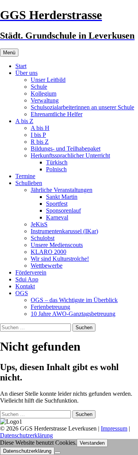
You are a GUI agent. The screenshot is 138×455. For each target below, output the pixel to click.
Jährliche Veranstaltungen (61, 190)
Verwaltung (45, 100)
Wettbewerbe (46, 265)
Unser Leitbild (48, 79)
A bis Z (24, 121)
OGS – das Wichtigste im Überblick (74, 300)
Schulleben (28, 183)
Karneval (57, 217)
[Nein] (57, 453)
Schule (39, 86)
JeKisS (39, 224)
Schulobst (42, 238)
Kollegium (43, 93)
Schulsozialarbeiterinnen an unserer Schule (82, 107)
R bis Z (40, 141)
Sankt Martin (61, 196)
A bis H (40, 128)
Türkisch (56, 162)
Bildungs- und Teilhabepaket (65, 148)
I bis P (38, 135)
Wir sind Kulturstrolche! (60, 258)
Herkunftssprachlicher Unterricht (70, 155)
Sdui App (26, 279)
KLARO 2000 (48, 252)
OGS (21, 293)
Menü (9, 52)
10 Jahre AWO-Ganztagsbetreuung (73, 313)
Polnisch (56, 169)
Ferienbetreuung (50, 307)
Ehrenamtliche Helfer (56, 114)
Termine (25, 176)
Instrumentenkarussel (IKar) (64, 231)
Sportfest (56, 203)
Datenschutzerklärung (26, 435)
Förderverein (30, 272)
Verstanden (92, 443)
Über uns (26, 73)
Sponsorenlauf (63, 210)
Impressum (114, 428)
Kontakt (25, 286)
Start (20, 66)
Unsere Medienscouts (57, 245)
